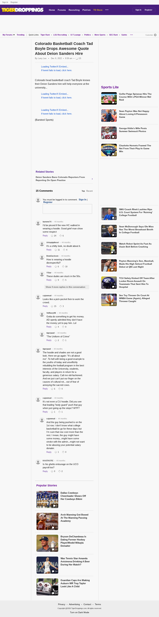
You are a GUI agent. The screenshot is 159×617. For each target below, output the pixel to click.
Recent (89, 191)
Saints (124, 35)
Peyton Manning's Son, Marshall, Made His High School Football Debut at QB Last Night (136, 264)
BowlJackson (52, 256)
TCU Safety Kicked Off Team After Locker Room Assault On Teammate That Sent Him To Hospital (136, 282)
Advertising (74, 604)
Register (14, 2)
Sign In (5, 2)
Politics (87, 35)
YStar (48, 273)
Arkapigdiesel (52, 242)
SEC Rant (113, 35)
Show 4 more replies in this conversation (65, 287)
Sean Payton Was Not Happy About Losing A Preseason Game (134, 114)
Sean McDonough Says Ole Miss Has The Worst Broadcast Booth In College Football (136, 229)
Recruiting (74, 10)
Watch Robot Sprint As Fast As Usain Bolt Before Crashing (135, 245)
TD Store (97, 10)
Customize (149, 35)
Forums (62, 10)
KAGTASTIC (48, 461)
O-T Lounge (75, 35)
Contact (87, 604)
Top (83, 191)
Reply (45, 235)
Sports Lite (110, 87)
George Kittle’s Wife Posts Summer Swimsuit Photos (133, 129)
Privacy (61, 604)
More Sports (100, 35)
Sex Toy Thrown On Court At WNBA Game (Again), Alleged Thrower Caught (134, 298)
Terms (98, 604)
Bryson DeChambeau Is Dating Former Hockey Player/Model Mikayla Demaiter (73, 541)
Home (52, 10)
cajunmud (47, 296)
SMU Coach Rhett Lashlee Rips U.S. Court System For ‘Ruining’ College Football (135, 212)
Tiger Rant (45, 35)
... (107, 9)
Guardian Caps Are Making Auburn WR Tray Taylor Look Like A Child (75, 583)
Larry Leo (42, 58)
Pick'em (86, 10)
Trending (20, 35)
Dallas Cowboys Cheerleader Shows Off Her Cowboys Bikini (73, 495)
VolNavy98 (51, 313)
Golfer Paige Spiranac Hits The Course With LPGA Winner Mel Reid (135, 97)
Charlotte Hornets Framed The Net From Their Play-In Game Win (135, 148)
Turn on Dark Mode (79, 612)
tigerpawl (50, 333)
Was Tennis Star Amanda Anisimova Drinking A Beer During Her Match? (75, 561)
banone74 (47, 222)
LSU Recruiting (60, 35)
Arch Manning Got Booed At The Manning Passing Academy (74, 517)
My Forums (8, 35)
